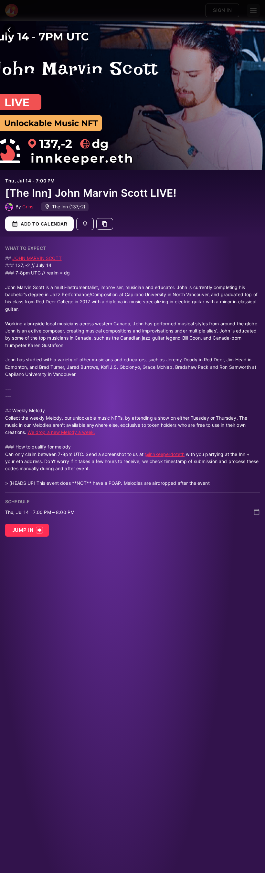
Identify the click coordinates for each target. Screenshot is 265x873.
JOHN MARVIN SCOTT (36, 258)
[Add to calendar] (256, 512)
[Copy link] (104, 224)
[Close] (9, 29)
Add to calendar (44, 224)
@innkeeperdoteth (165, 454)
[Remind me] (85, 224)
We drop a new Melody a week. (61, 432)
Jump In (22, 530)
